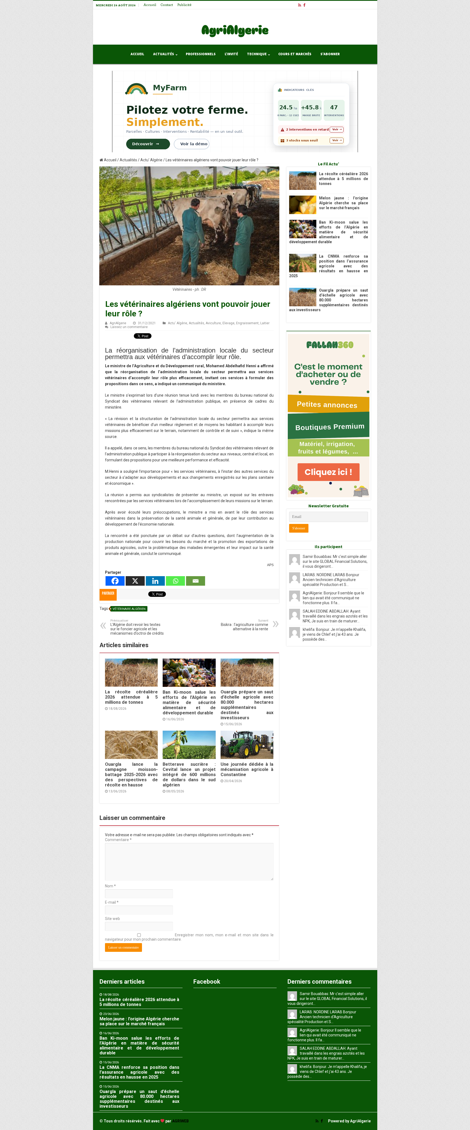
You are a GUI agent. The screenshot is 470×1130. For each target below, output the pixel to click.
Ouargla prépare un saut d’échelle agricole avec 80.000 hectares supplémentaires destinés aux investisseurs (247, 704)
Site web (112, 918)
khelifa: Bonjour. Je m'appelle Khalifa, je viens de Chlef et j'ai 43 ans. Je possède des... (334, 634)
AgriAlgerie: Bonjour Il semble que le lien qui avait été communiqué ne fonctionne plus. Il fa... (333, 598)
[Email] (195, 581)
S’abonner (330, 54)
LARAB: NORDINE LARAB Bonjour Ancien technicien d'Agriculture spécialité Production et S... (331, 580)
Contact (166, 5)
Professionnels (201, 54)
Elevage (228, 323)
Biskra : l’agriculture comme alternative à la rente (244, 625)
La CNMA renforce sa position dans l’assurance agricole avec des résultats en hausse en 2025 (328, 266)
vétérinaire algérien (129, 609)
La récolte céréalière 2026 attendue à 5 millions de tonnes (131, 697)
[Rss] (300, 5)
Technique (257, 54)
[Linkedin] (155, 581)
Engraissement (247, 323)
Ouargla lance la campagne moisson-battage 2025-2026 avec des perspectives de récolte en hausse (131, 775)
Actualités (163, 54)
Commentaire (118, 840)
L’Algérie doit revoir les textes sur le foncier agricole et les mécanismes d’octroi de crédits (137, 627)
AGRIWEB (180, 1121)
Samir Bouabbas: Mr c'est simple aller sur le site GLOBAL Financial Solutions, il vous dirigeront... (335, 561)
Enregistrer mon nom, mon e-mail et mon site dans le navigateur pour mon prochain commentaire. (189, 937)
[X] (135, 581)
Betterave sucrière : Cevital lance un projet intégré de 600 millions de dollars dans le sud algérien (189, 775)
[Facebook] (304, 5)
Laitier (265, 323)
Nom (110, 886)
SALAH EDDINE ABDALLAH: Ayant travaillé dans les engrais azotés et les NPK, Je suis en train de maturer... (335, 616)
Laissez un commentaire (129, 327)
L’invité (231, 54)
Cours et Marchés (294, 54)
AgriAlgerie (118, 323)
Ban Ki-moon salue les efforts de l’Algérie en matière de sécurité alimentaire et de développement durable (189, 702)
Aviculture (213, 323)
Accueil (150, 5)
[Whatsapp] (175, 581)
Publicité (184, 5)
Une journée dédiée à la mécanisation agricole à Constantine (247, 769)
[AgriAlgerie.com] (235, 26)
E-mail (112, 902)
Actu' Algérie (151, 160)
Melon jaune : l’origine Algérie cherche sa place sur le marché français (343, 203)
